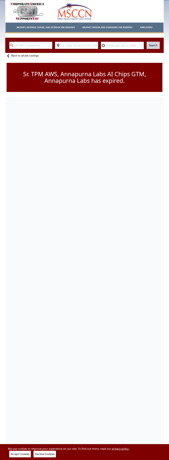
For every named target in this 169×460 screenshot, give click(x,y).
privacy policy (120, 449)
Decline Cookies (45, 454)
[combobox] (30, 45)
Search (153, 45)
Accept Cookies (20, 454)
